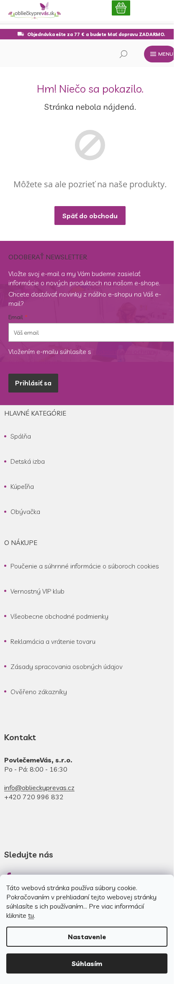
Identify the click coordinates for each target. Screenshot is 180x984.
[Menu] (160, 54)
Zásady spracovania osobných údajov (66, 666)
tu (31, 915)
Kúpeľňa (22, 486)
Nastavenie (87, 936)
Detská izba (27, 461)
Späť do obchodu (90, 216)
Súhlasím (87, 963)
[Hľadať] (123, 54)
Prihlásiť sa (33, 383)
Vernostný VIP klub (37, 591)
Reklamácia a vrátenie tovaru (52, 641)
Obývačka (25, 511)
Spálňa (20, 436)
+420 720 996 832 (34, 797)
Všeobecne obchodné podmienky (59, 616)
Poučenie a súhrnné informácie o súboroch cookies (84, 566)
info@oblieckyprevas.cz (39, 787)
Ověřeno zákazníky (38, 691)
